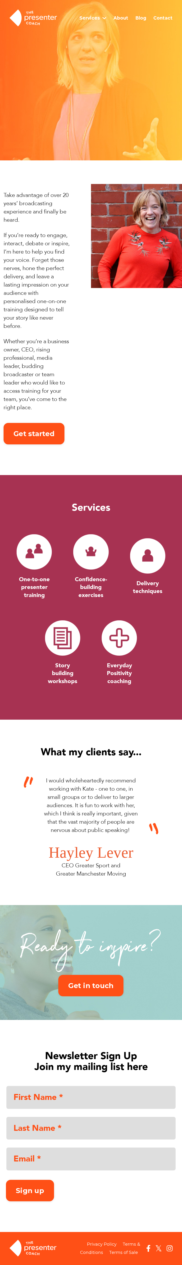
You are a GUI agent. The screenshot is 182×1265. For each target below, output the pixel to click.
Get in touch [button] (91, 985)
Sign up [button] (30, 1190)
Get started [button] (34, 434)
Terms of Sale (123, 1252)
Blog (140, 18)
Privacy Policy (102, 1244)
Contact (163, 18)
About (121, 18)
